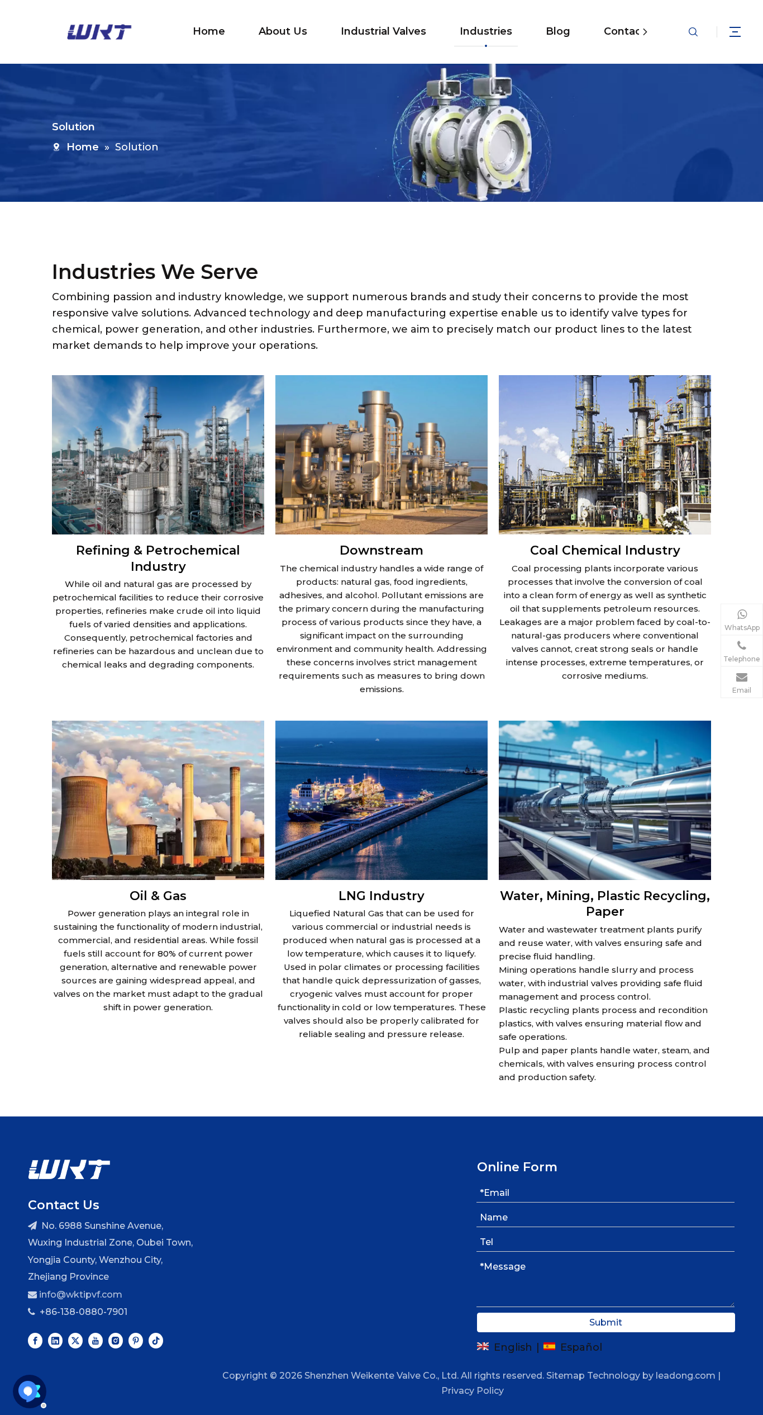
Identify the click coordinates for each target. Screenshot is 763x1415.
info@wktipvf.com (80, 1294)
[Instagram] (115, 1340)
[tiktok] (156, 1340)
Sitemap (565, 1375)
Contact (625, 31)
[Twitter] (75, 1340)
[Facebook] (35, 1340)
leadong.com (686, 1375)
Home (209, 31)
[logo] (69, 1168)
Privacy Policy (472, 1390)
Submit (605, 1322)
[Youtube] (95, 1340)
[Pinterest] (135, 1340)
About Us (283, 31)
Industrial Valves (383, 31)
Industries (486, 31)
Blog (558, 31)
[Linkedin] (55, 1340)
